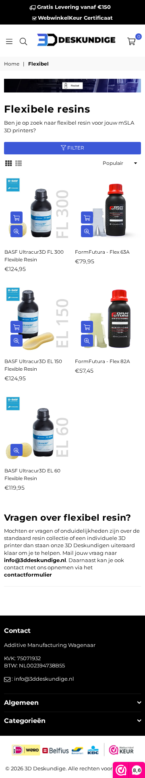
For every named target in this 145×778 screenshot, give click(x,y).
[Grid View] (8, 162)
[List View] (18, 162)
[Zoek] (23, 41)
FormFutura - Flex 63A (102, 252)
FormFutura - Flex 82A (102, 361)
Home (11, 64)
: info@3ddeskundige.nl (42, 678)
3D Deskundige (45, 768)
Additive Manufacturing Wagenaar (49, 645)
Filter (75, 148)
